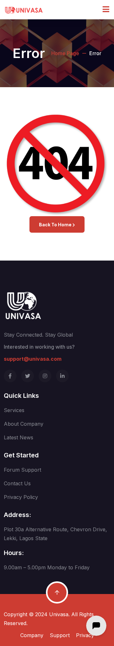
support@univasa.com (32, 359)
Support (60, 635)
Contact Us (17, 483)
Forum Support (22, 470)
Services (14, 410)
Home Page (65, 53)
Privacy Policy (21, 497)
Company (31, 635)
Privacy (85, 635)
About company (23, 424)
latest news (18, 437)
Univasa (58, 614)
